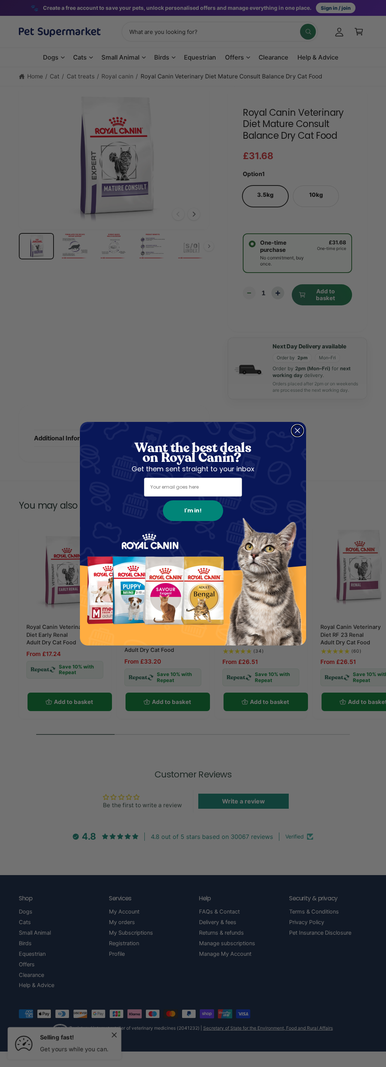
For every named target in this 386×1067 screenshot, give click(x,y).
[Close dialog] (297, 430)
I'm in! (193, 510)
